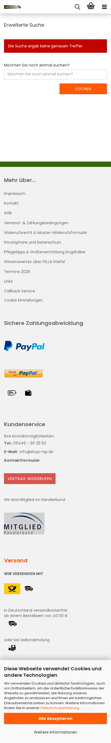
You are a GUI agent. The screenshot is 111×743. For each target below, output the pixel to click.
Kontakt (11, 203)
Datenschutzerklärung (59, 707)
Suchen (83, 89)
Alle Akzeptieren (55, 718)
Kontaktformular (22, 460)
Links (8, 281)
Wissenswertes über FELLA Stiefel (34, 261)
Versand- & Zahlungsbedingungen (36, 223)
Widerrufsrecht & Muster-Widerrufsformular (45, 232)
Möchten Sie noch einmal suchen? (37, 65)
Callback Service (19, 291)
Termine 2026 (17, 271)
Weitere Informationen (55, 732)
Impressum (14, 193)
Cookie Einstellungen (23, 300)
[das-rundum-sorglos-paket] (11, 7)
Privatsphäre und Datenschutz (32, 242)
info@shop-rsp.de (36, 451)
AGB (8, 213)
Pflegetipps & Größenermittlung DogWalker (45, 252)
